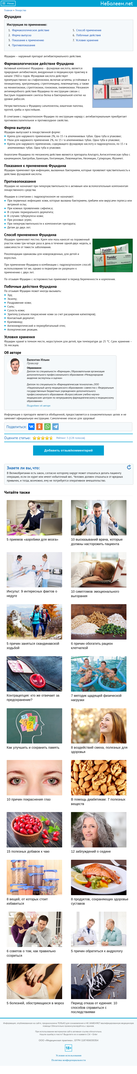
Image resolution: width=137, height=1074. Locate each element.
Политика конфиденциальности (68, 1060)
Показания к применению (28, 40)
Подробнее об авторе (38, 405)
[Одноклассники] (39, 426)
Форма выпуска (21, 35)
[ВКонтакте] (31, 426)
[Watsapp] (47, 426)
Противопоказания (23, 45)
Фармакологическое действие (30, 30)
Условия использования (68, 1055)
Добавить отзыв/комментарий (68, 450)
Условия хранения (87, 40)
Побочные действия (88, 35)
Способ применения (88, 30)
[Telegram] (55, 426)
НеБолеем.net (116, 3)
